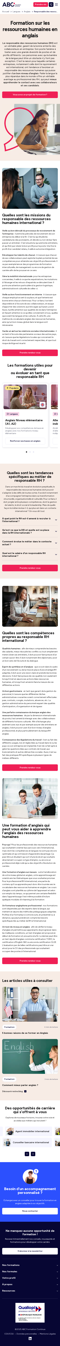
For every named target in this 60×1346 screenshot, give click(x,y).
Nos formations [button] (11, 1265)
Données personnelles (27, 1334)
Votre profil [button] (8, 1277)
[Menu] (56, 4)
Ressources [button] (8, 1290)
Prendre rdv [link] (40, 4)
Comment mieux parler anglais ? (20, 1085)
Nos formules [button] (9, 1271)
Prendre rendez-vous (30, 352)
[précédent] (27, 1154)
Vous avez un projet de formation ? (30, 94)
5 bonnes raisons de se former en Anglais (25, 1033)
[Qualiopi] (30, 1322)
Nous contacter (30, 1211)
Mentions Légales (48, 1334)
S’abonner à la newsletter (30, 1251)
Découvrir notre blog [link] (12, 1091)
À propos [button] (7, 1284)
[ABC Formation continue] (11, 4)
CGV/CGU (9, 1334)
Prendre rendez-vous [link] (30, 568)
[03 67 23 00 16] (51, 4)
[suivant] (33, 1154)
